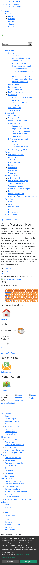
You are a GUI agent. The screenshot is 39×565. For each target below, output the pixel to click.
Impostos (9, 494)
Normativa (9, 429)
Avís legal (8, 527)
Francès (11, 26)
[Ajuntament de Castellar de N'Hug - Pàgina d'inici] (14, 38)
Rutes (7, 468)
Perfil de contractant (13, 426)
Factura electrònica (12, 497)
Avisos (7, 295)
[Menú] (2, 48)
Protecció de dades (12, 524)
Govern (8, 416)
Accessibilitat (10, 530)
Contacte (5, 11)
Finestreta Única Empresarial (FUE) (19, 499)
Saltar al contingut (11, 4)
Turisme (4, 455)
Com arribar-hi (10, 271)
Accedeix (4, 319)
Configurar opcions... (9, 557)
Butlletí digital (10, 510)
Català (10, 16)
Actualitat (5, 502)
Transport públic (11, 442)
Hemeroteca (10, 515)
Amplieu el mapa (11, 268)
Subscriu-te (6, 372)
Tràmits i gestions (12, 486)
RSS (6, 512)
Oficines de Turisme (13, 458)
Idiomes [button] (8, 13)
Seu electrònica (11, 431)
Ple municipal (10, 418)
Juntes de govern (12, 421)
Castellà (11, 18)
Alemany (11, 24)
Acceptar (28, 562)
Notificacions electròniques (16, 491)
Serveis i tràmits (7, 478)
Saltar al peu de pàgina (12, 6)
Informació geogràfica (14, 452)
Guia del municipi (12, 447)
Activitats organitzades (14, 463)
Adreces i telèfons (13, 220)
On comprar (10, 476)
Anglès (11, 21)
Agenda (8, 290)
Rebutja (10, 562)
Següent (11, 353)
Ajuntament (6, 413)
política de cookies (22, 554)
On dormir (9, 471)
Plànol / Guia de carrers (14, 444)
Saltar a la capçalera (11, 1)
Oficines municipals (13, 481)
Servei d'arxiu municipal (14, 484)
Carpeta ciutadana (12, 489)
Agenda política (11, 293)
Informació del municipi (14, 450)
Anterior (4, 353)
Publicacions (10, 300)
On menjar (9, 473)
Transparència (10, 434)
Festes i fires (10, 460)
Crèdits (8, 519)
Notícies (8, 298)
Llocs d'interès (11, 465)
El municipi (5, 437)
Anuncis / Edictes (12, 424)
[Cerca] (30, 44)
